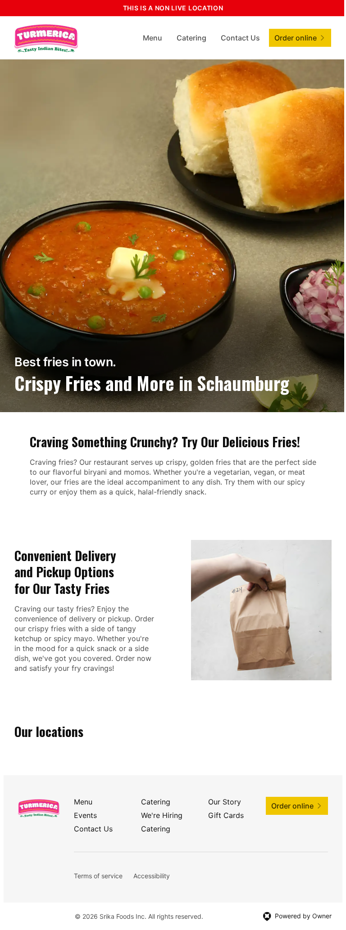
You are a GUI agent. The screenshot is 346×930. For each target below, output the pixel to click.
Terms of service (98, 876)
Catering (191, 37)
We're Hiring (161, 815)
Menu (152, 37)
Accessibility (151, 876)
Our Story (224, 801)
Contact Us (240, 37)
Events (85, 815)
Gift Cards (226, 815)
